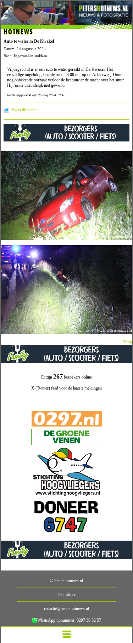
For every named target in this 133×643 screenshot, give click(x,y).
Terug (128, 341)
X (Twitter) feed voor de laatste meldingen (66, 388)
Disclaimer (66, 594)
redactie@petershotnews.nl (66, 608)
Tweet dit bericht (25, 109)
